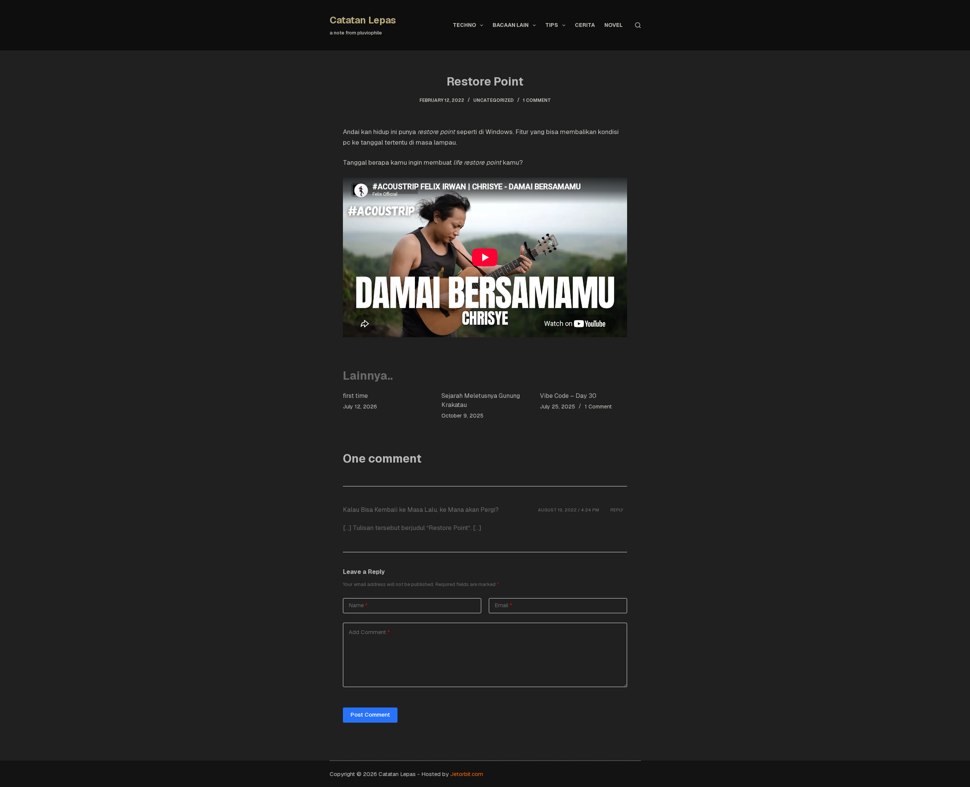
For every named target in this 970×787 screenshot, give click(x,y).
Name (358, 605)
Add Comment (369, 632)
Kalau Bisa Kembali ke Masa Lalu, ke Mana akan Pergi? (421, 510)
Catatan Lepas (363, 20)
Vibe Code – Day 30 (568, 396)
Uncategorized (493, 100)
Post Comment (370, 714)
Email (503, 605)
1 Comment (537, 100)
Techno (464, 25)
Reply (616, 510)
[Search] (638, 25)
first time (355, 396)
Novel (613, 25)
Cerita (585, 25)
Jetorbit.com (466, 774)
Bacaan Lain (511, 25)
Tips (551, 25)
